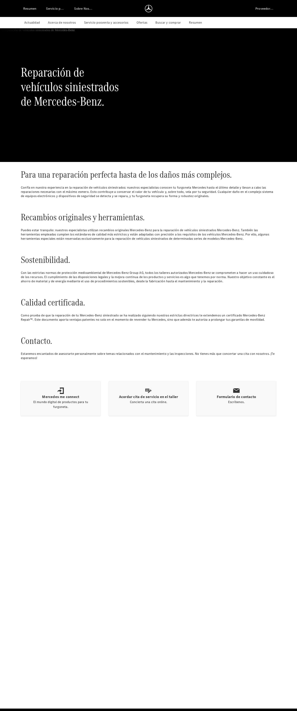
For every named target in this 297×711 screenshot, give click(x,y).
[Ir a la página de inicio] (148, 8)
